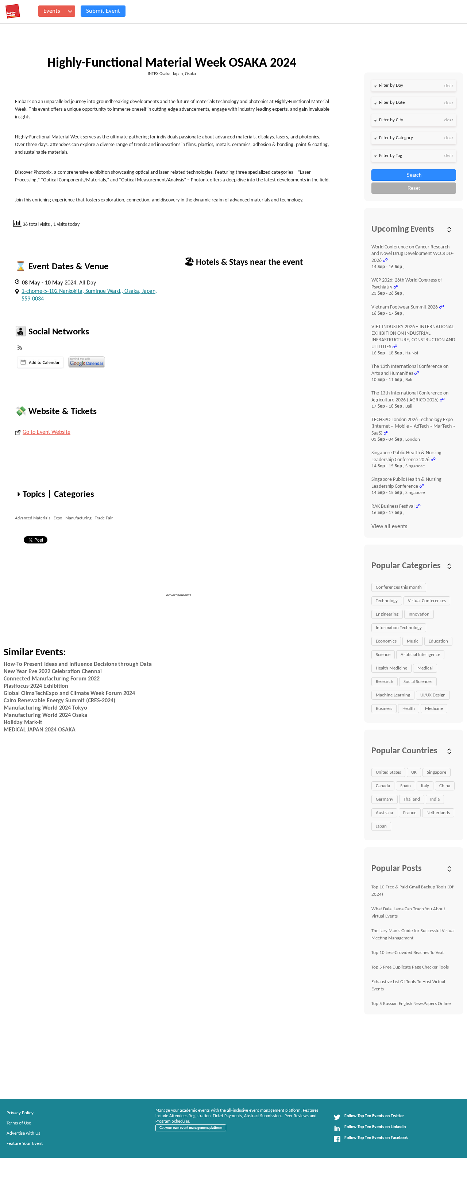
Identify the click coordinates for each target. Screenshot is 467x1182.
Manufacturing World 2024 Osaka (45, 715)
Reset (414, 188)
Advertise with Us (23, 1133)
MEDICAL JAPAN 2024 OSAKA (40, 730)
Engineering (387, 614)
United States (388, 772)
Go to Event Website (46, 432)
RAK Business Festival (392, 506)
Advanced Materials (32, 518)
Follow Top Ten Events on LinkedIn (375, 1127)
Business (384, 708)
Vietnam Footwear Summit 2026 (404, 307)
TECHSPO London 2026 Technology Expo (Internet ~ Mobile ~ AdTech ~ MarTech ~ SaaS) (413, 426)
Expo (58, 518)
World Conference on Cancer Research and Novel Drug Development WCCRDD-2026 (412, 253)
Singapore (436, 772)
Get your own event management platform (190, 1128)
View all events (389, 527)
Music (412, 641)
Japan (381, 826)
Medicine (434, 708)
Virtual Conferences (427, 600)
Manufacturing (78, 518)
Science (383, 654)
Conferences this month (399, 587)
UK (414, 772)
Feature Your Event (25, 1143)
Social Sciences (418, 681)
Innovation (419, 614)
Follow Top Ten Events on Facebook (376, 1138)
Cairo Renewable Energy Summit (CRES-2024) (59, 701)
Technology (387, 600)
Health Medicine (391, 668)
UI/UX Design (432, 695)
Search (413, 175)
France (409, 812)
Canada (383, 786)
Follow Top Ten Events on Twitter (374, 1116)
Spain (405, 786)
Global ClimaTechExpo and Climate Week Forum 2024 (69, 693)
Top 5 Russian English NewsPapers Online (411, 1003)
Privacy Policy (20, 1113)
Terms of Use (19, 1123)
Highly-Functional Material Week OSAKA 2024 (171, 63)
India (435, 799)
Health (408, 708)
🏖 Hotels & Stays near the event (243, 262)
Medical (425, 668)
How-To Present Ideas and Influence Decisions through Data (78, 664)
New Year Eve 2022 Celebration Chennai (53, 672)
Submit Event (103, 11)
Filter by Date (392, 102)
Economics (386, 641)
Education (438, 641)
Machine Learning (393, 695)
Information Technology (399, 627)
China (444, 786)
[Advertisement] (187, 614)
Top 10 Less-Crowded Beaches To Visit (407, 952)
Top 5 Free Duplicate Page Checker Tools (410, 967)
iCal (40, 362)
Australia (384, 812)
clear (448, 86)
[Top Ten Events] (13, 11)
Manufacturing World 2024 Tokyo (45, 708)
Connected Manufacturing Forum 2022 (52, 679)
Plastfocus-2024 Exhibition (36, 686)
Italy (425, 786)
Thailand (412, 799)
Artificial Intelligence (420, 654)
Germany (384, 799)
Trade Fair (104, 518)
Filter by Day (391, 85)
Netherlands (438, 812)
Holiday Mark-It (23, 723)
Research (384, 681)
